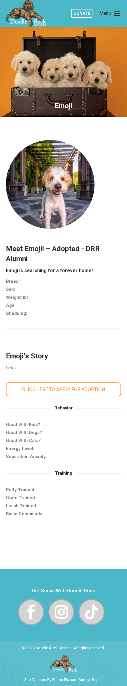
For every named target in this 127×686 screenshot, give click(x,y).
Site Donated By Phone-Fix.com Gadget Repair (63, 679)
